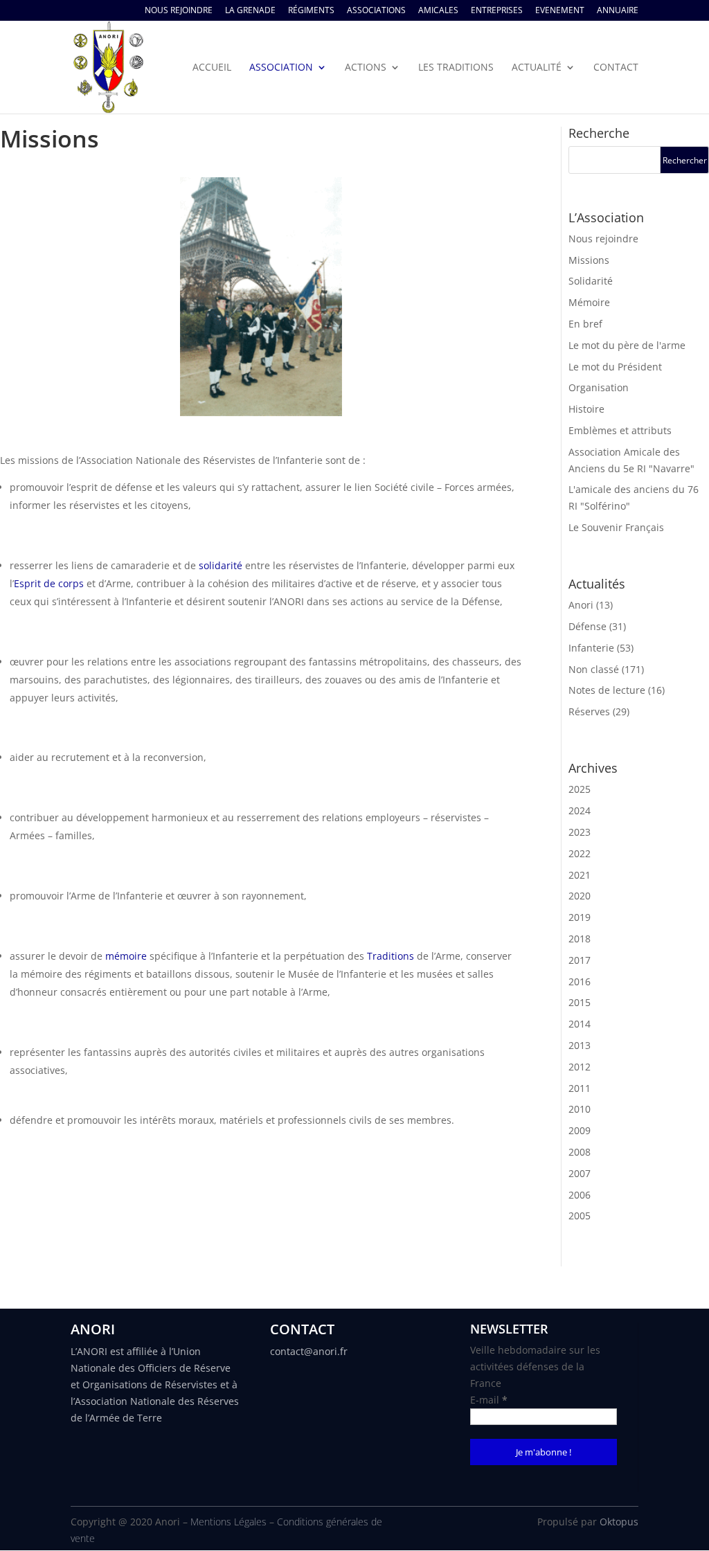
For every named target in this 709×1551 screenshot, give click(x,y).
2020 (579, 895)
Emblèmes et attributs (620, 430)
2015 (579, 1002)
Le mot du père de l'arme (626, 345)
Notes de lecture (606, 690)
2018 (579, 938)
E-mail (489, 1399)
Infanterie (591, 647)
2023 (579, 832)
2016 (579, 981)
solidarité (220, 565)
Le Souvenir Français (616, 527)
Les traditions (456, 67)
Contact (615, 67)
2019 (579, 917)
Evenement (559, 11)
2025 (579, 789)
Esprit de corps (49, 583)
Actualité (537, 67)
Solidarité (590, 280)
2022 (579, 853)
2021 (579, 874)
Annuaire (617, 11)
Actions (365, 67)
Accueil (211, 67)
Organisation (598, 387)
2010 (579, 1108)
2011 (579, 1088)
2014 (579, 1023)
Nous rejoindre (179, 11)
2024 (579, 810)
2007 (579, 1173)
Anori (580, 604)
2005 (579, 1215)
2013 (579, 1045)
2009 (579, 1130)
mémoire (126, 955)
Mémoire (589, 302)
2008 (579, 1151)
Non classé (593, 669)
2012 (579, 1066)
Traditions (390, 955)
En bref (585, 323)
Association (281, 67)
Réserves (589, 711)
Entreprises (497, 11)
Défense (587, 626)
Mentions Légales (228, 1521)
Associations (376, 11)
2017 (579, 960)
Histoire (586, 408)
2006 (579, 1194)
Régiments (311, 11)
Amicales (438, 11)
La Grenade (250, 11)
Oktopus (619, 1521)
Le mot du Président (615, 366)
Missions (588, 260)
